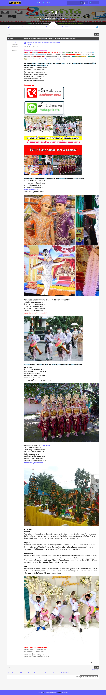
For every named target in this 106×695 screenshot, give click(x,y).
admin (14, 42)
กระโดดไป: (78, 676)
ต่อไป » (97, 32)
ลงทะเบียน (68, 18)
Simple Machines (52, 692)
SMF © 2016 (46, 692)
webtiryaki (64, 692)
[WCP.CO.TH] (15, 2)
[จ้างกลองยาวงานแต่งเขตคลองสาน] (44, 99)
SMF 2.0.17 (41, 692)
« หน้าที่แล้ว (93, 32)
